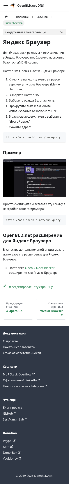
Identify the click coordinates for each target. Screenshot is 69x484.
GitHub (8, 413)
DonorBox (10, 453)
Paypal (7, 441)
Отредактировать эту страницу (30, 287)
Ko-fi (6, 447)
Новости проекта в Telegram (23, 386)
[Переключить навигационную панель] (5, 5)
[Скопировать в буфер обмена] (62, 137)
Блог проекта (12, 408)
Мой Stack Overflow (17, 374)
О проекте (10, 341)
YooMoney (10, 458)
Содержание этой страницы (25, 32)
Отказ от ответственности (22, 353)
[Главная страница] (6, 17)
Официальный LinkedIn (20, 380)
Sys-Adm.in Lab (13, 419)
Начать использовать (19, 347)
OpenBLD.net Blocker (40, 268)
